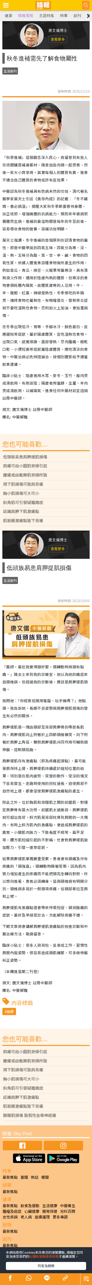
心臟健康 (31, 1211)
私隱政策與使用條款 (44, 1256)
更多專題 (60, 1217)
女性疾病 (10, 1217)
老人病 (26, 1217)
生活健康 (49, 1205)
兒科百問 (67, 1211)
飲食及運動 (30, 1205)
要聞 (24, 1177)
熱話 (34, 1177)
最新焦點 (10, 1177)
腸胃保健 (49, 1211)
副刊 (77, 16)
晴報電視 (25, 16)
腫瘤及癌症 (12, 1211)
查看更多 (58, 39)
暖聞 (45, 1177)
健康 (8, 16)
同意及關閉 (46, 1265)
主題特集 (46, 16)
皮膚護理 (42, 1217)
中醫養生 (67, 1205)
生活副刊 (10, 71)
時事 (64, 16)
